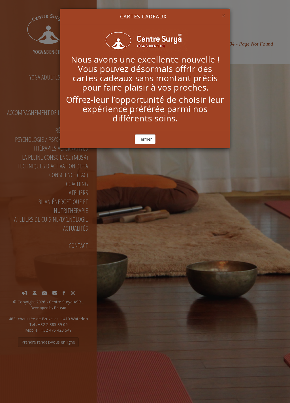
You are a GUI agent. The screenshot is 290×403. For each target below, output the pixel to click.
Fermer (145, 139)
